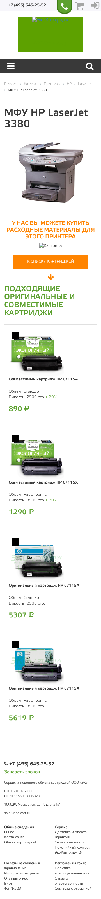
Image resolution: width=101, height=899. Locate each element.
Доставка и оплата (71, 832)
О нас (9, 832)
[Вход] (95, 6)
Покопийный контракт (73, 847)
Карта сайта (14, 837)
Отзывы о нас (16, 878)
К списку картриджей (50, 262)
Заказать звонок (22, 772)
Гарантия (62, 837)
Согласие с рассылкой (73, 888)
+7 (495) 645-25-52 (27, 5)
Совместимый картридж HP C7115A (43, 379)
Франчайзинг (15, 868)
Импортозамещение (21, 873)
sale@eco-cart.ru (17, 813)
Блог (8, 883)
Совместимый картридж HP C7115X (43, 482)
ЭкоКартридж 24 (69, 852)
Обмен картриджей (20, 842)
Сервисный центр (69, 842)
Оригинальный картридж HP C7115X (44, 688)
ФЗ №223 (12, 888)
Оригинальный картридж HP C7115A (44, 586)
